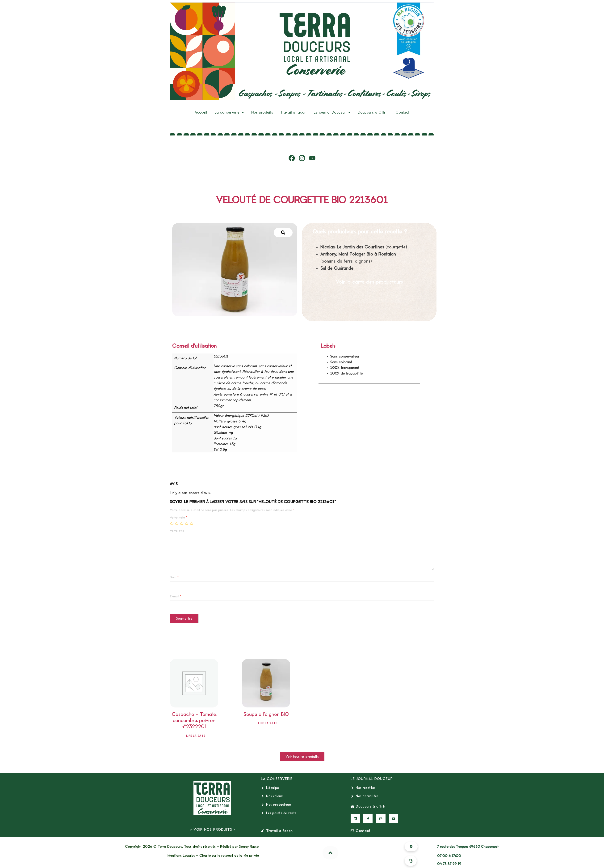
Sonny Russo (249, 846)
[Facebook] (292, 158)
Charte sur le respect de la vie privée (229, 855)
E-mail (175, 596)
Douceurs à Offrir (373, 112)
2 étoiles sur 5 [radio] (177, 523)
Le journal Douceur (330, 112)
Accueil (201, 112)
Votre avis (178, 530)
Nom (174, 577)
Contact (402, 112)
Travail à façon (293, 112)
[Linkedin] (355, 818)
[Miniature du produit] (283, 232)
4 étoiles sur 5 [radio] (187, 523)
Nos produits (262, 112)
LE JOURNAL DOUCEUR (372, 779)
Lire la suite (195, 735)
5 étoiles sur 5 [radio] (191, 523)
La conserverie (226, 112)
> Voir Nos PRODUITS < (212, 829)
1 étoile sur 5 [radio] (172, 523)
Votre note (178, 517)
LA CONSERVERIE (277, 779)
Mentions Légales (181, 855)
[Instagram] (302, 158)
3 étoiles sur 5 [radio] (182, 523)
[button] (229, 112)
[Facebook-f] (368, 818)
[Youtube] (312, 158)
